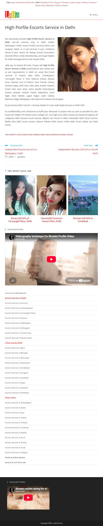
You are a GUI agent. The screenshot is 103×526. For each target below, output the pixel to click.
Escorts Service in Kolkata (16, 422)
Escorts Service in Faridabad (17, 368)
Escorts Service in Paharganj (17, 328)
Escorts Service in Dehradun (17, 358)
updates (21, 156)
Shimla (57, 5)
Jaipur (79, 2)
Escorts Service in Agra (15, 348)
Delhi (19, 135)
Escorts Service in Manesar (16, 388)
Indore (73, 2)
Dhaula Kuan (27, 135)
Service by (15, 293)
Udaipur (65, 5)
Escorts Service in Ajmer (15, 407)
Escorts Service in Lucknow (17, 427)
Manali (38, 5)
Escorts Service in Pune (15, 437)
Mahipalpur (55, 135)
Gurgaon (57, 2)
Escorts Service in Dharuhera (17, 363)
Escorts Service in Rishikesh (17, 393)
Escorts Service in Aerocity (16, 303)
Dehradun (30, 2)
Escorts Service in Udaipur (16, 452)
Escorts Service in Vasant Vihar (18, 338)
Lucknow (92, 2)
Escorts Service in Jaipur (15, 383)
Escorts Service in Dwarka (16, 318)
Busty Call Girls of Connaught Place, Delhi (20, 220)
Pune (44, 5)
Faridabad (45, 2)
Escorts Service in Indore (16, 417)
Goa (51, 2)
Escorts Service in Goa (14, 412)
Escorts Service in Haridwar (17, 378)
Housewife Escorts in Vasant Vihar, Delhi (51, 220)
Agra (13, 2)
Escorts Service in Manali (16, 432)
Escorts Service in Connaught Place (20, 313)
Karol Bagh (45, 135)
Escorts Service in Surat (15, 447)
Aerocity (13, 135)
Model (63, 135)
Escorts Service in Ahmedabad (18, 402)
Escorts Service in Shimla (16, 442)
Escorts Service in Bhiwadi (16, 353)
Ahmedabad (21, 2)
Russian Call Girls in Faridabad (83, 220)
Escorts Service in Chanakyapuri (19, 308)
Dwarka (37, 135)
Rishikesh (50, 5)
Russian (70, 135)
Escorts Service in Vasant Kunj (18, 333)
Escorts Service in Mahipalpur (18, 323)
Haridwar (65, 2)
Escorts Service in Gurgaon (16, 373)
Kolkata (85, 2)
